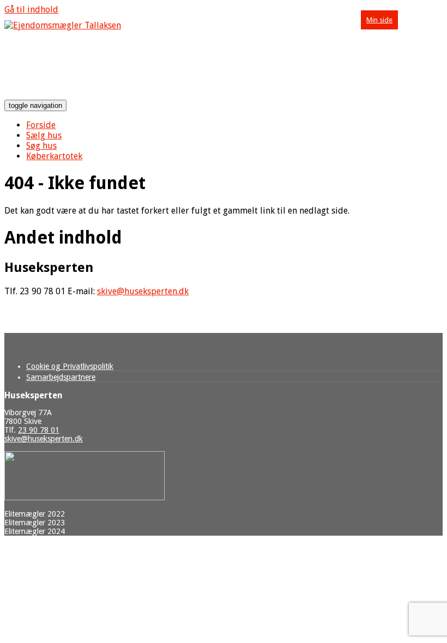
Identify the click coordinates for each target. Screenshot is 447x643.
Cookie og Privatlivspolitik (69, 366)
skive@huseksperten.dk (143, 291)
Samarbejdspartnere (60, 377)
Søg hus (41, 146)
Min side (379, 20)
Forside (41, 125)
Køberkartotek (54, 156)
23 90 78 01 (38, 430)
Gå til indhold (31, 9)
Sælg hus (44, 135)
